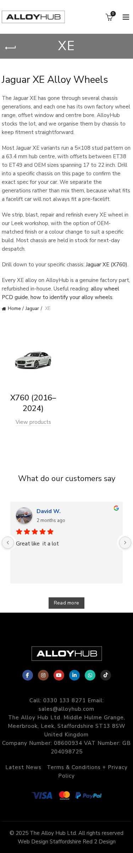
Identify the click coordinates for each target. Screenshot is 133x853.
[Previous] (8, 543)
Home (14, 308)
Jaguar (32, 308)
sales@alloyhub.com (66, 709)
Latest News (23, 767)
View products (33, 422)
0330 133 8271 (64, 700)
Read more (66, 602)
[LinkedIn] (74, 675)
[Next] (125, 543)
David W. (49, 511)
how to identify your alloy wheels (71, 297)
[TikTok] (105, 675)
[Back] (11, 48)
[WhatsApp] (90, 675)
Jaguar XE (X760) (106, 264)
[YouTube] (59, 675)
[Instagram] (43, 675)
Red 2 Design (99, 841)
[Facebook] (27, 675)
